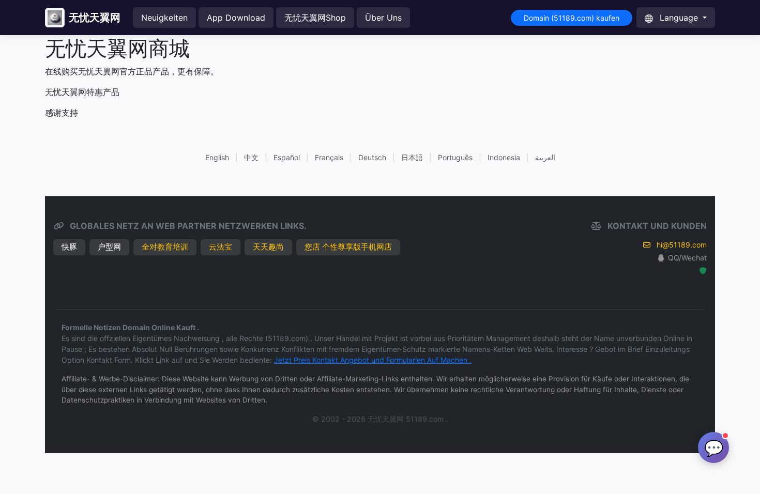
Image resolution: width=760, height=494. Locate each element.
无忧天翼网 (94, 17)
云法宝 (220, 247)
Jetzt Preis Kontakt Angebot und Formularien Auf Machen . (373, 360)
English (217, 157)
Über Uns (383, 17)
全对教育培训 (165, 247)
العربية (545, 157)
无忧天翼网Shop (315, 17)
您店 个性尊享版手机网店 (348, 247)
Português (455, 157)
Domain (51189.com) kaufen (571, 17)
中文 (251, 157)
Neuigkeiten (164, 17)
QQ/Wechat (687, 257)
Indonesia (504, 157)
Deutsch (372, 157)
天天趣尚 (268, 247)
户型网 (109, 247)
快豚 (69, 247)
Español (286, 157)
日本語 (412, 157)
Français (329, 157)
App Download (236, 17)
